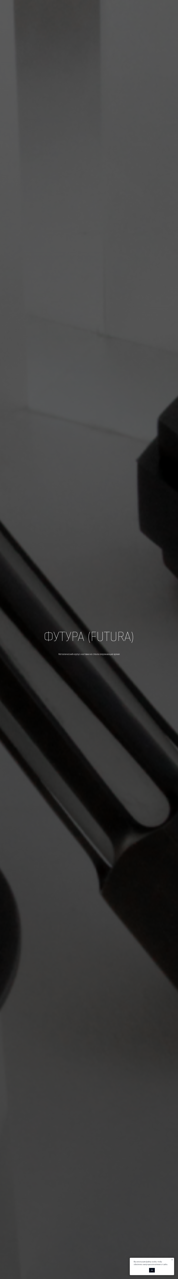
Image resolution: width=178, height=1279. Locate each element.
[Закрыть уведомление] (172, 1259)
